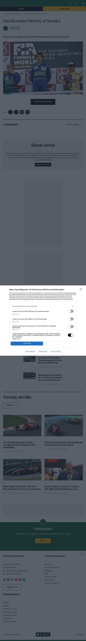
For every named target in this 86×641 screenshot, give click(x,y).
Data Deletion (30, 351)
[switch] (71, 311)
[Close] (82, 290)
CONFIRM (27, 343)
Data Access (43, 351)
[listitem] (43, 306)
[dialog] (43, 320)
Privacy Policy (56, 351)
